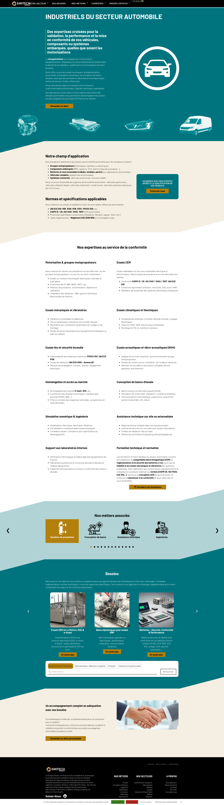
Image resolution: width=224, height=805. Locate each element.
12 (129, 547)
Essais (125, 783)
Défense (149, 787)
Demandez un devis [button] (59, 106)
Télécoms (149, 797)
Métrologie (124, 794)
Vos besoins (59, 3)
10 (122, 547)
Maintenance (123, 797)
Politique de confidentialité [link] (166, 802)
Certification (123, 790)
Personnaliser (146, 802)
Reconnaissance (171, 785)
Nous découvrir (171, 783)
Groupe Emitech (118, 3)
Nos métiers (79, 3)
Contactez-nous (171, 792)
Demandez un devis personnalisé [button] (65, 738)
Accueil (151, 764)
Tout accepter (117, 802)
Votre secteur (37, 3)
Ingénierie (124, 787)
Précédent (8, 530)
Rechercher (168, 671)
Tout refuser (132, 802)
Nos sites (173, 790)
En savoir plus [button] (67, 654)
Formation (124, 792)
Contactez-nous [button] (157, 191)
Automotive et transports (143, 783)
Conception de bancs (120, 785)
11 (126, 547)
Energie (149, 790)
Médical (149, 794)
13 (133, 547)
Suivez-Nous (53, 796)
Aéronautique (147, 785)
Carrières (98, 3)
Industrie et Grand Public (143, 792)
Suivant (217, 530)
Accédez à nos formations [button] (149, 487)
